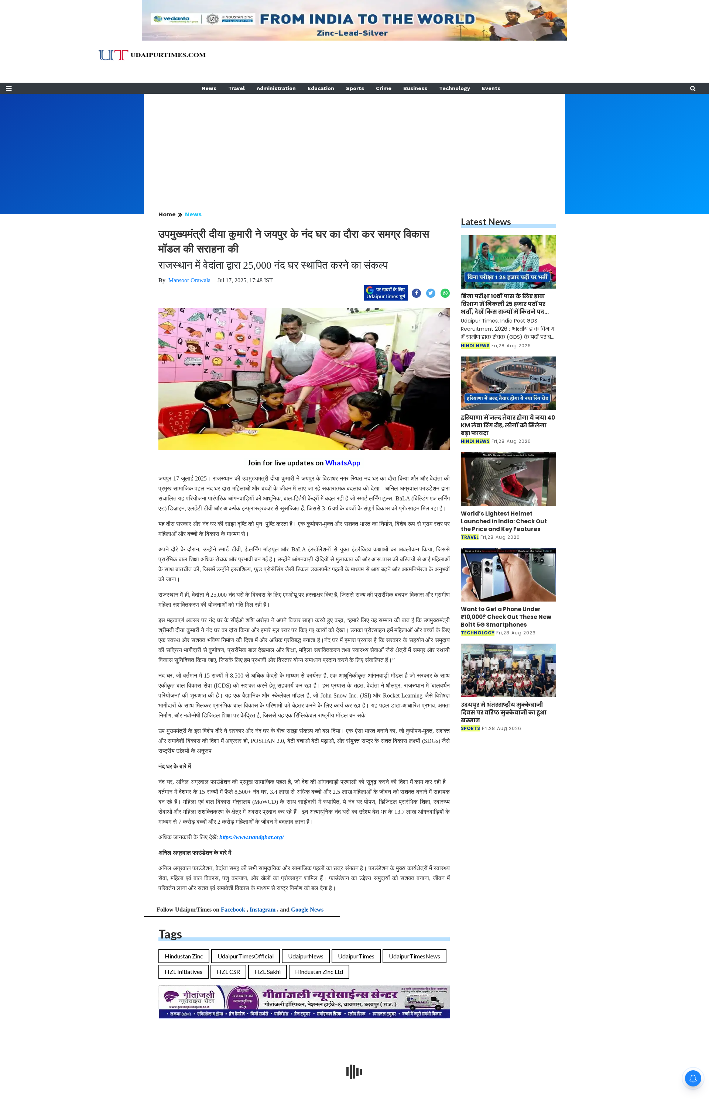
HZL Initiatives (183, 971)
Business (415, 88)
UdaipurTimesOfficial (246, 956)
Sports (355, 88)
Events (491, 88)
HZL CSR (228, 971)
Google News (307, 909)
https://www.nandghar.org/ (251, 837)
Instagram (262, 909)
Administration (276, 88)
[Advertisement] (354, 145)
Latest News (486, 221)
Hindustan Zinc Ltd (319, 971)
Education (321, 88)
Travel (236, 88)
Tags (170, 934)
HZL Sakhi (267, 971)
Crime (383, 88)
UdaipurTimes (356, 956)
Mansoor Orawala (189, 280)
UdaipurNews (305, 956)
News (209, 88)
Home (167, 214)
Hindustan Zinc (184, 956)
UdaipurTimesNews (414, 956)
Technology (454, 88)
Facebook (233, 909)
